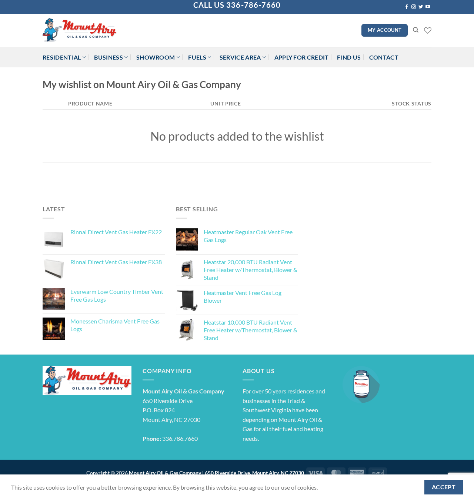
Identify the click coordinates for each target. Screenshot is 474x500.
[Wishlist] (427, 30)
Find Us (349, 57)
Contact (383, 57)
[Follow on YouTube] (427, 7)
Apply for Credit (301, 57)
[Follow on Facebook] (406, 7)
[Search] (415, 30)
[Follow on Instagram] (413, 7)
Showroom (155, 57)
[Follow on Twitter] (420, 7)
